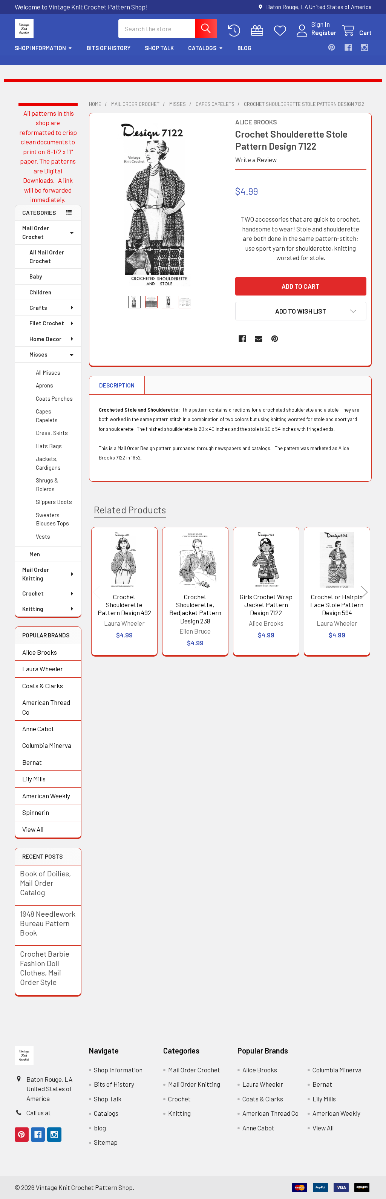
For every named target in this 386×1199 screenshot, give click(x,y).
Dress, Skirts (52, 432)
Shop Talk (159, 47)
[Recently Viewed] (236, 31)
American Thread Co (46, 707)
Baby (35, 276)
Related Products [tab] (130, 509)
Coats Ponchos (54, 398)
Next (364, 592)
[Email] (258, 339)
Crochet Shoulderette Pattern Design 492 (124, 605)
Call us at (38, 1112)
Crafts (38, 307)
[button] (300, 311)
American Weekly (46, 795)
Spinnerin (35, 812)
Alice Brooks (39, 652)
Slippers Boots (54, 501)
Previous (96, 592)
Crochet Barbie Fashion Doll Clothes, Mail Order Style (44, 967)
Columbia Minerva (46, 745)
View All (32, 829)
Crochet (33, 593)
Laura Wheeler (42, 668)
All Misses (48, 372)
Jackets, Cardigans (48, 463)
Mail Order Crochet (35, 232)
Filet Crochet (46, 323)
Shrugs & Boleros (47, 484)
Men (34, 554)
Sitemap (106, 1142)
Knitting (32, 608)
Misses (38, 354)
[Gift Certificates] (259, 31)
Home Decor (45, 338)
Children (40, 292)
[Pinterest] (332, 47)
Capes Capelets (47, 415)
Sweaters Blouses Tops (52, 519)
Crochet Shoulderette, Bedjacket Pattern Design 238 (195, 609)
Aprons (44, 385)
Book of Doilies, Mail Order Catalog (45, 883)
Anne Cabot (38, 728)
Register (323, 32)
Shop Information (40, 47)
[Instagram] (364, 47)
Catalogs (202, 47)
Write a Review (256, 159)
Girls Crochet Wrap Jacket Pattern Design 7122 (266, 605)
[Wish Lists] (282, 31)
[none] (159, 204)
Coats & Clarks (42, 685)
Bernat (32, 762)
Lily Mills (34, 778)
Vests (43, 536)
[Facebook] (348, 47)
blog (244, 47)
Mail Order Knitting (35, 574)
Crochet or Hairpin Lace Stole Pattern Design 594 (336, 605)
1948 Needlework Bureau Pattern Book (47, 923)
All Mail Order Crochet (46, 256)
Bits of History (108, 47)
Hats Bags (49, 446)
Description (117, 385)
